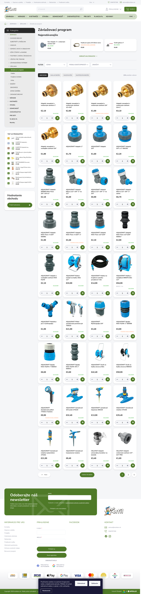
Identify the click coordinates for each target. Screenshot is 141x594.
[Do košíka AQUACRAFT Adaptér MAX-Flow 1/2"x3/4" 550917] (133, 247)
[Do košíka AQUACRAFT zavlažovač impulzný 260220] (108, 422)
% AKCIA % (13, 119)
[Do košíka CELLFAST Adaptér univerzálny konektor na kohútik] (108, 465)
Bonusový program (10, 551)
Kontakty (7, 2)
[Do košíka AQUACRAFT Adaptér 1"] (82, 161)
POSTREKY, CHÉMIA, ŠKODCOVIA (20, 56)
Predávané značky (64, 2)
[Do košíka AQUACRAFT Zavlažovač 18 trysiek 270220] (82, 422)
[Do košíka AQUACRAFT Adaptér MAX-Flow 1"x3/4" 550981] (57, 247)
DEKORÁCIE (14, 87)
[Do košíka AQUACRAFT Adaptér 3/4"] (108, 161)
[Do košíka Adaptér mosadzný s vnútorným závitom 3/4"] (108, 118)
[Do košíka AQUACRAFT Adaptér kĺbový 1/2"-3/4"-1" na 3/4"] (108, 204)
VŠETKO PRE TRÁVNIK (17, 59)
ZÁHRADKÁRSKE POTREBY (18, 63)
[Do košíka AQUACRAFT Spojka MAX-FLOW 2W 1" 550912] (82, 379)
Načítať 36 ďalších (87, 475)
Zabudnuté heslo (51, 560)
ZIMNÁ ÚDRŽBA (15, 91)
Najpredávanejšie (82, 75)
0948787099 (112, 531)
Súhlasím (94, 583)
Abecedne (43, 75)
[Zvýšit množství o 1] (52, 118)
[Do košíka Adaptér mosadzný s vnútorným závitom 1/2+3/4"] (82, 118)
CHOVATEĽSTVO (15, 112)
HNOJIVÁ (13, 45)
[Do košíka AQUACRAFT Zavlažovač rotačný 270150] (133, 422)
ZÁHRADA (13, 35)
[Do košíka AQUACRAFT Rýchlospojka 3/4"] (108, 336)
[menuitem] (10, 16)
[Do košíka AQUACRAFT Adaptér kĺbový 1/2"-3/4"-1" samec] (133, 204)
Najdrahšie (68, 75)
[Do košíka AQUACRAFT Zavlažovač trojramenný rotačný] (82, 465)
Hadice (13, 73)
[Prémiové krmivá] (127, 575)
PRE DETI (13, 115)
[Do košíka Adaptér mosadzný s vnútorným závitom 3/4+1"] (133, 118)
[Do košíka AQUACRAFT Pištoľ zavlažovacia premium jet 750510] (82, 336)
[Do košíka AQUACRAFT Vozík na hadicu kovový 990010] (133, 379)
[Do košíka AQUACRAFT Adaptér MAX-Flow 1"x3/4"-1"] (82, 247)
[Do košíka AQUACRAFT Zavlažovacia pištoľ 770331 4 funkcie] (57, 422)
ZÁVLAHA (13, 66)
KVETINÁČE (13, 101)
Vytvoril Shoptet (117, 591)
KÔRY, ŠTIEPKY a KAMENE (18, 52)
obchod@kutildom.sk (114, 527)
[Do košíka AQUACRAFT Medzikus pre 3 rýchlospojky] (57, 336)
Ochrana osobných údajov (12, 548)
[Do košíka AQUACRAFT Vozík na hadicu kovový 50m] (108, 379)
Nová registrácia (51, 555)
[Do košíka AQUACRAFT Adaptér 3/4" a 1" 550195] (133, 161)
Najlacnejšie (55, 75)
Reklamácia (52, 2)
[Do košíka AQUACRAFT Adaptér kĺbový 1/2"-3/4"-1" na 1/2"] (82, 204)
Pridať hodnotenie (14, 205)
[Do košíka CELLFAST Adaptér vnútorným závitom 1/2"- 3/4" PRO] (133, 465)
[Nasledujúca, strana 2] (128, 474)
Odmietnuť (81, 583)
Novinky (12, 122)
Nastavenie (46, 591)
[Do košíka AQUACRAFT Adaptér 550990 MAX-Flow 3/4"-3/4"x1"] (57, 204)
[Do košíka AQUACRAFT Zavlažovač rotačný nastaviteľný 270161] (57, 465)
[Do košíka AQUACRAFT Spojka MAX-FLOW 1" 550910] (57, 379)
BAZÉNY (12, 84)
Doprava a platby (18, 2)
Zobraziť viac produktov (87, 56)
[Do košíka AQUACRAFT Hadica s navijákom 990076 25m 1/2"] (133, 293)
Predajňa (28, 2)
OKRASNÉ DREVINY (16, 94)
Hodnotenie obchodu (40, 2)
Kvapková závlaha (16, 77)
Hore (45, 475)
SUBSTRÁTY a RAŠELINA (18, 42)
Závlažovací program (17, 70)
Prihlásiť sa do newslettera (58, 508)
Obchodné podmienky (10, 545)
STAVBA (12, 105)
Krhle (12, 80)
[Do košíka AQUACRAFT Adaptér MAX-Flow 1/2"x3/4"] (108, 247)
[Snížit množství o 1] (42, 118)
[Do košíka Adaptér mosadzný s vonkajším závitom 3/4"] (57, 161)
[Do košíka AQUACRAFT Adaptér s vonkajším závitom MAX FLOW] (57, 293)
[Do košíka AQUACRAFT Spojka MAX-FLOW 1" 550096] (133, 336)
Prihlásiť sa (51, 549)
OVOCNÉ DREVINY (16, 38)
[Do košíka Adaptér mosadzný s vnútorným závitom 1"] (57, 118)
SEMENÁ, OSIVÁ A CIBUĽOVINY (20, 49)
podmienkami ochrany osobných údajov (77, 503)
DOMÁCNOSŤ (14, 108)
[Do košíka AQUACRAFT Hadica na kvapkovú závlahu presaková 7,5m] (108, 293)
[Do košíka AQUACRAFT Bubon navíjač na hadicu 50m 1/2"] (82, 293)
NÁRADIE (13, 98)
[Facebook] (106, 536)
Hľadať (81, 9)
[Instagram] (109, 536)
